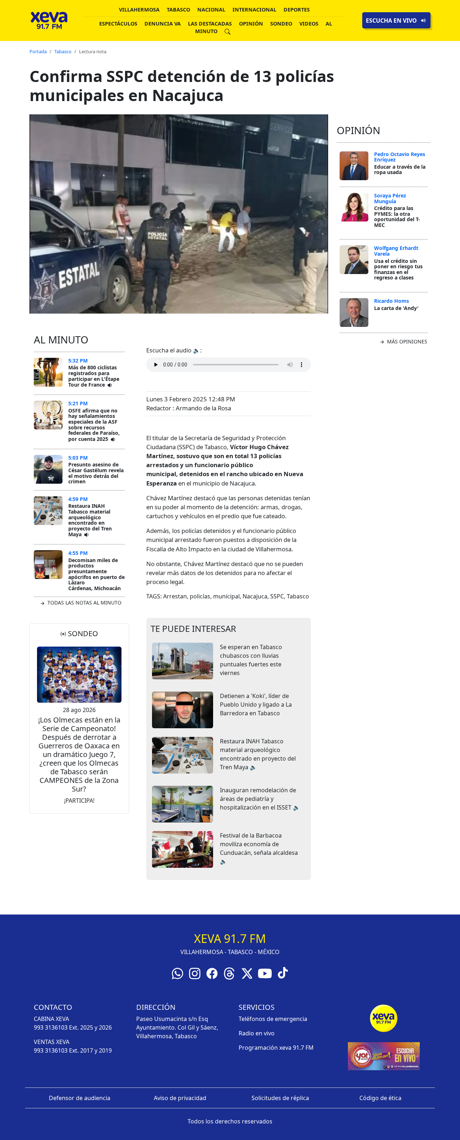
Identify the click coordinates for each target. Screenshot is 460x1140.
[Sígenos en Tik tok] (283, 972)
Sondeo (281, 23)
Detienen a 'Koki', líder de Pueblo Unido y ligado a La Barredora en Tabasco (256, 704)
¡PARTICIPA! (79, 800)
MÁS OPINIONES (406, 341)
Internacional (254, 9)
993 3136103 (51, 1027)
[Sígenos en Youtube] (265, 973)
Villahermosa (139, 9)
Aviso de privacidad (180, 1098)
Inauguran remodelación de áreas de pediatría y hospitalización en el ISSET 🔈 (260, 798)
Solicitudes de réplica (280, 1098)
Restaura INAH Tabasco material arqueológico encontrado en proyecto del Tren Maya (90, 520)
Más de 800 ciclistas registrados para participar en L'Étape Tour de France (93, 376)
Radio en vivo (257, 1033)
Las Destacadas (210, 23)
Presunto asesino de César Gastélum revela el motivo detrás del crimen (96, 473)
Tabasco (178, 9)
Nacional (211, 9)
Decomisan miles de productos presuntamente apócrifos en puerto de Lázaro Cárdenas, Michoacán (96, 574)
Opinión (251, 23)
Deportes (297, 9)
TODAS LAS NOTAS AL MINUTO (83, 602)
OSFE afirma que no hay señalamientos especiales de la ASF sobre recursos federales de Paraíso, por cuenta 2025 (94, 424)
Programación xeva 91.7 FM (276, 1048)
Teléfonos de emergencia (273, 1019)
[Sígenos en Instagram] (195, 973)
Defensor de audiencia (79, 1098)
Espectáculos (118, 23)
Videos (308, 23)
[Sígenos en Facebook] (212, 973)
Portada (38, 51)
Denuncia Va (162, 23)
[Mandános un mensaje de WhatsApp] (177, 973)
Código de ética (380, 1098)
